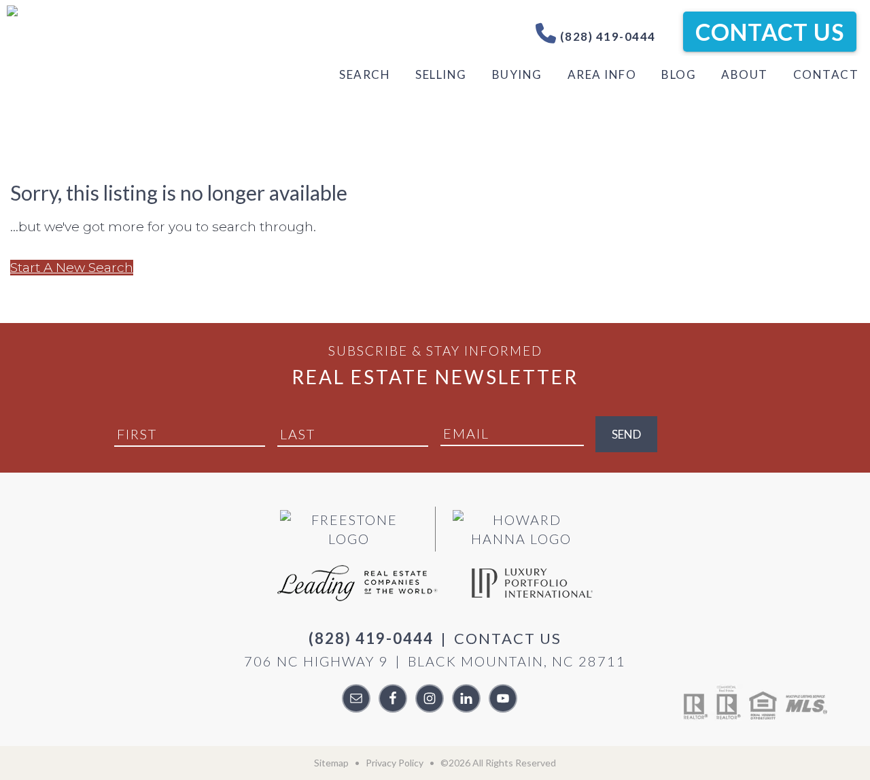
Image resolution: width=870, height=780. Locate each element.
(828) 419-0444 (606, 36)
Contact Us (769, 32)
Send (626, 434)
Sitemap (331, 762)
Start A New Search (71, 267)
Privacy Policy (394, 762)
